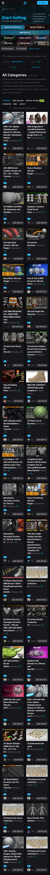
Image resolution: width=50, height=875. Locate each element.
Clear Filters (36, 67)
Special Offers (35, 101)
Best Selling (18, 101)
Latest (22, 104)
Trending (6, 101)
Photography (7, 48)
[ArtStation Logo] (25, 2)
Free (15, 104)
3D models (21, 48)
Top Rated (6, 104)
